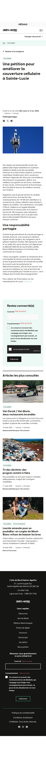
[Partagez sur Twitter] (7, 121)
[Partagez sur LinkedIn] (11, 121)
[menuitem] (33, 36)
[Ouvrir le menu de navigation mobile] (41, 30)
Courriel (16, 311)
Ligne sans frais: (23, 594)
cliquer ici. (28, 281)
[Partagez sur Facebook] (4, 121)
